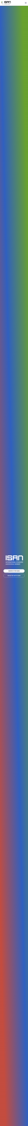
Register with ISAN (14, 575)
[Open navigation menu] (26, 3)
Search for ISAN (14, 571)
